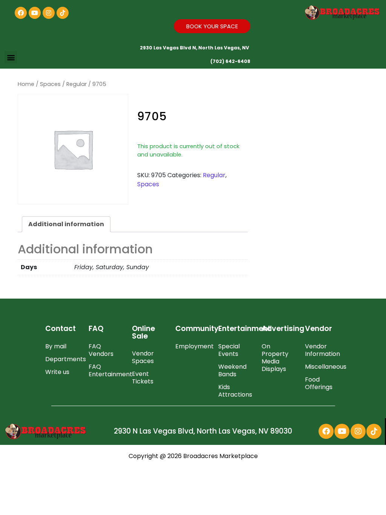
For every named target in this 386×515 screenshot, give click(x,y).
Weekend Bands (232, 370)
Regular (76, 84)
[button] (11, 57)
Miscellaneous (323, 366)
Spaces (50, 84)
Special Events (229, 350)
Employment (193, 346)
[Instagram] (49, 13)
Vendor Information (322, 350)
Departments (63, 359)
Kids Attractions (235, 391)
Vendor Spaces (143, 357)
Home (26, 84)
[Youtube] (35, 13)
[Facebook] (21, 13)
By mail (55, 346)
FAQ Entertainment (106, 370)
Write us (57, 372)
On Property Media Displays (275, 357)
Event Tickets (142, 377)
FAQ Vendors (101, 350)
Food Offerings (318, 383)
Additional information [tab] (66, 224)
